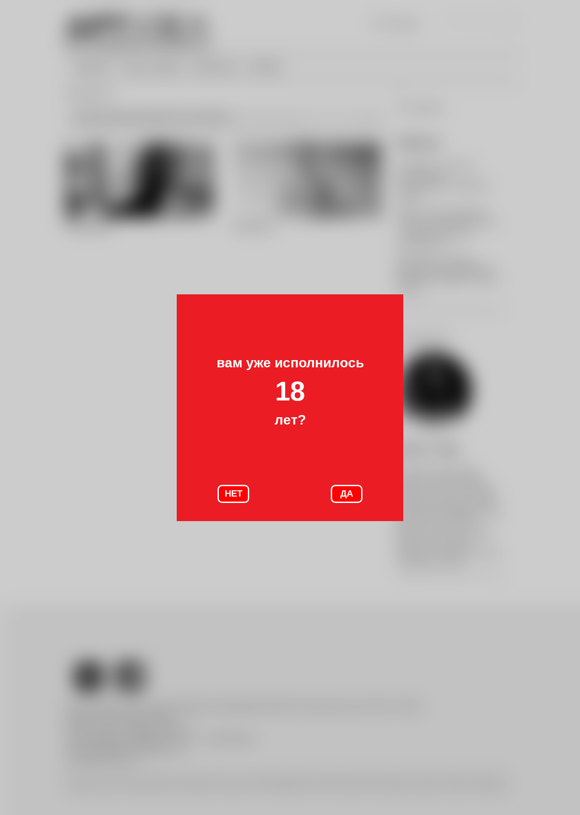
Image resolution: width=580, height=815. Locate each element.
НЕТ (233, 493)
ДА (346, 493)
